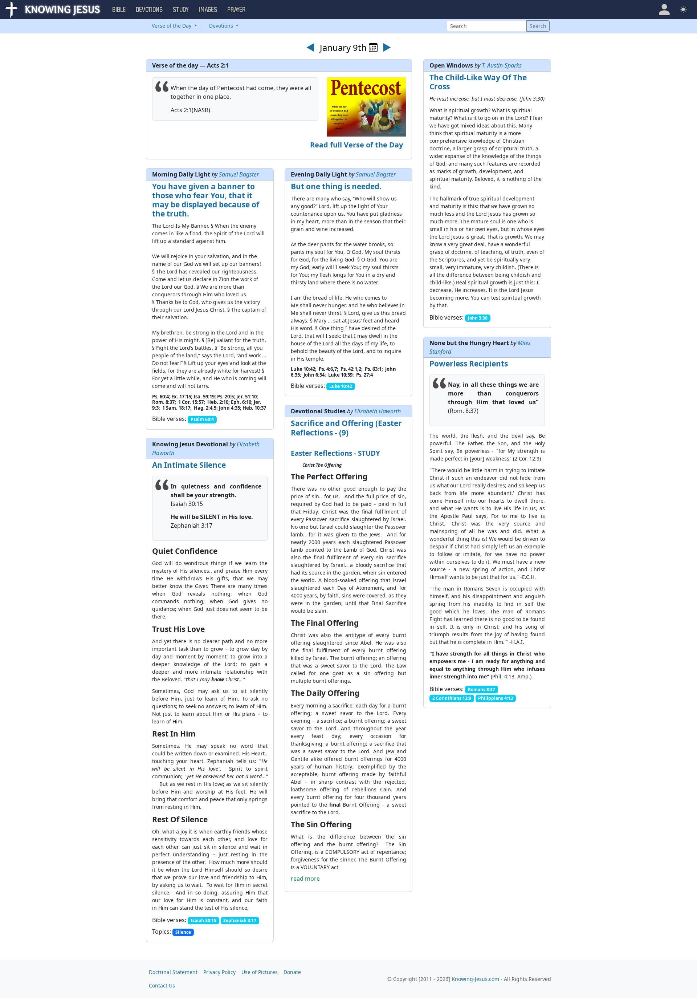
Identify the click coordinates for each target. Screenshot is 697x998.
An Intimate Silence (189, 465)
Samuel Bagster (239, 174)
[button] (664, 9)
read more (305, 879)
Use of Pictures (259, 972)
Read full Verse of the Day (356, 145)
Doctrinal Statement (173, 972)
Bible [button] (119, 10)
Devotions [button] (149, 10)
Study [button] (181, 10)
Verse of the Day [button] (172, 25)
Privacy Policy (219, 972)
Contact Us (162, 985)
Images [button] (208, 10)
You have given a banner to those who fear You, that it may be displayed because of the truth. (205, 200)
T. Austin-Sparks (502, 65)
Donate (292, 972)
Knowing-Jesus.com (475, 978)
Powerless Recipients (468, 363)
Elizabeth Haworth (377, 411)
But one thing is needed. (336, 186)
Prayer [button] (237, 10)
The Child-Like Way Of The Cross (478, 82)
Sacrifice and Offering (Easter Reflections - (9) (346, 427)
